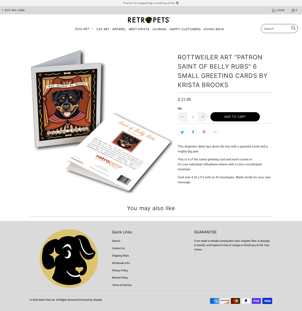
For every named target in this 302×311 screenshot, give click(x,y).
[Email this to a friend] (214, 132)
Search (116, 240)
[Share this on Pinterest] (204, 132)
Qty (180, 108)
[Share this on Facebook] (193, 132)
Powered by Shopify (90, 299)
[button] (84, 29)
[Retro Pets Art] (149, 20)
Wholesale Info (121, 263)
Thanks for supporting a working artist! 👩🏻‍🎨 (151, 3)
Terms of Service (122, 285)
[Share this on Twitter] (182, 132)
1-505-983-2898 (13, 10)
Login (280, 10)
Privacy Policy (120, 270)
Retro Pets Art (47, 299)
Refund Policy (120, 277)
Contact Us (118, 248)
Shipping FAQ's (120, 255)
